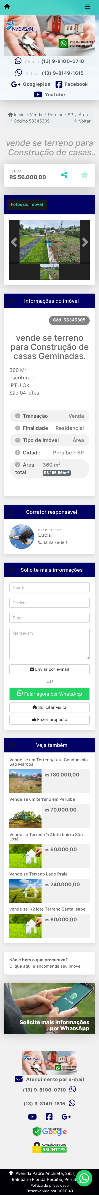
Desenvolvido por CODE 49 (49, 1191)
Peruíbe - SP (60, 114)
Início (18, 114)
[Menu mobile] (7, 7)
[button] (15, 242)
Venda (36, 114)
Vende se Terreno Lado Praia (38, 874)
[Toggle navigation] (87, 7)
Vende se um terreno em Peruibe (42, 799)
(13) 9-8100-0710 (62, 61)
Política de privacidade (50, 1185)
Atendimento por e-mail (54, 1079)
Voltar (84, 121)
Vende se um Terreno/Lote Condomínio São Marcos (48, 762)
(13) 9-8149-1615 (63, 73)
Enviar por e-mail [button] (51, 669)
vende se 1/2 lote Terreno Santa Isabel (48, 909)
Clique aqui (20, 966)
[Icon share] (32, 1117)
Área (83, 114)
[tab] (27, 204)
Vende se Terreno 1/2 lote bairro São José (46, 837)
